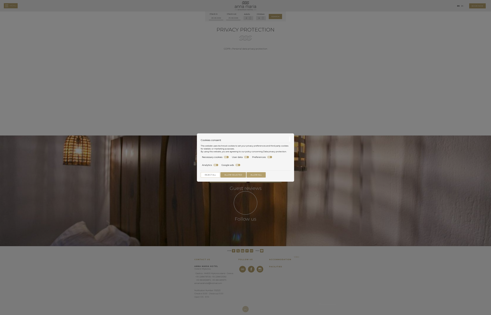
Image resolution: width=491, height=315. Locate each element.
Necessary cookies (212, 157)
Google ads (227, 165)
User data (237, 157)
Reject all (210, 175)
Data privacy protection (274, 151)
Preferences (259, 157)
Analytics (207, 165)
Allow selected (233, 175)
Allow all (256, 175)
